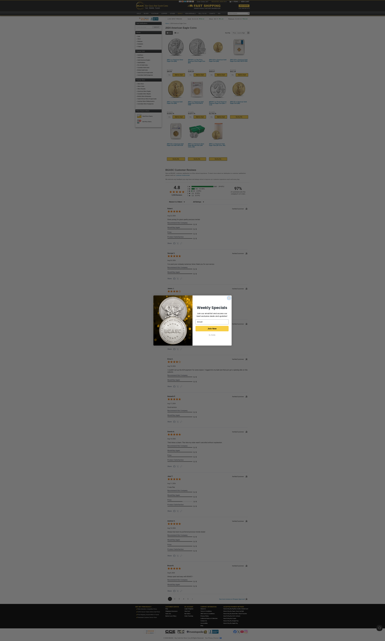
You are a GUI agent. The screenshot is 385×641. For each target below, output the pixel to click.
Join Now (212, 329)
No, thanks (212, 335)
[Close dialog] (229, 298)
